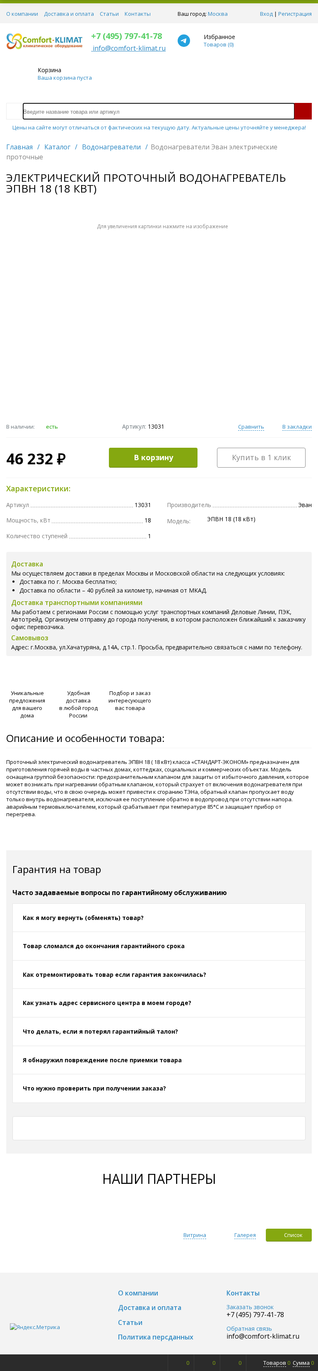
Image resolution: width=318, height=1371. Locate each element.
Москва (218, 13)
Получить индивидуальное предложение (236, 686)
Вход (266, 13)
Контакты (138, 13)
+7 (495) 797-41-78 (126, 35)
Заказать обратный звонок (236, 695)
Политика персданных (155, 1337)
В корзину (153, 457)
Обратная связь (249, 1328)
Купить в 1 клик (261, 457)
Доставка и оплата (69, 13)
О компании (22, 13)
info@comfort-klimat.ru (262, 1336)
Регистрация (295, 13)
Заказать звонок (250, 1307)
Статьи (109, 13)
